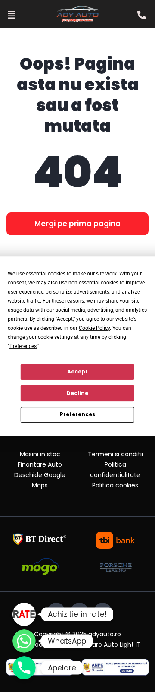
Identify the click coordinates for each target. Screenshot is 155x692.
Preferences (77, 414)
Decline (77, 393)
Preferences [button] (23, 346)
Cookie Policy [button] (94, 328)
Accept (77, 371)
